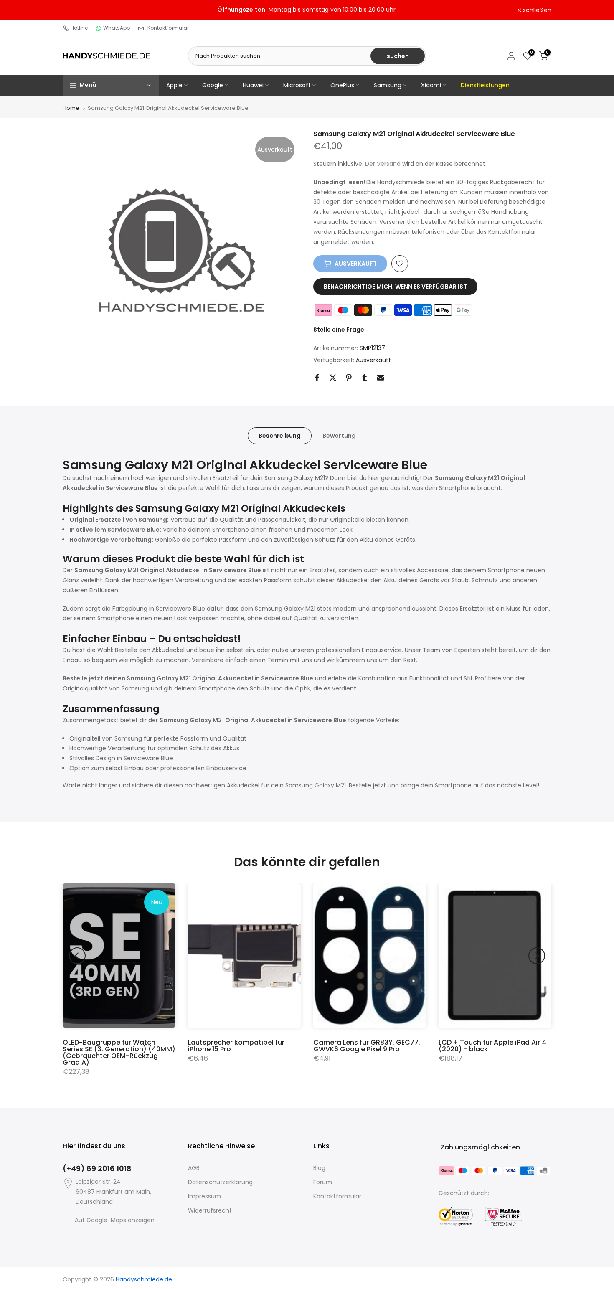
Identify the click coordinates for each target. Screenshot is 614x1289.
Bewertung (339, 435)
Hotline (79, 27)
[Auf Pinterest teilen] (349, 377)
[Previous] (77, 955)
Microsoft (297, 85)
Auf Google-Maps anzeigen (115, 1220)
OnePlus (342, 85)
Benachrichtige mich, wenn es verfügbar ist (395, 286)
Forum (322, 1182)
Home (71, 108)
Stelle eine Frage (338, 329)
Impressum (204, 1196)
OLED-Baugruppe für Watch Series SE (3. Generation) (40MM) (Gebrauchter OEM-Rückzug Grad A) (119, 1052)
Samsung (387, 85)
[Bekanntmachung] (307, 10)
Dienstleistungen (485, 85)
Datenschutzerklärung (220, 1182)
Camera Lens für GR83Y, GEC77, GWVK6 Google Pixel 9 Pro (366, 1046)
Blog (319, 1168)
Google (212, 85)
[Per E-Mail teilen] (380, 377)
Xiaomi (431, 85)
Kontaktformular (168, 27)
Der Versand (383, 164)
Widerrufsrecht (210, 1210)
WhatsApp (116, 27)
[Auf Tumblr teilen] (364, 377)
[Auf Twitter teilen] (333, 377)
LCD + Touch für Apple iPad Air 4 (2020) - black (492, 1046)
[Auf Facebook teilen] (317, 377)
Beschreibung (280, 435)
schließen (81, 10)
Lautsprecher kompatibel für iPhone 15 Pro (236, 1046)
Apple (174, 85)
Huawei (253, 85)
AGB (194, 1168)
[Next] (536, 955)
